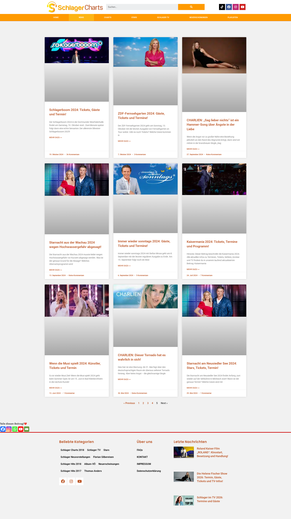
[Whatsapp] (14, 429)
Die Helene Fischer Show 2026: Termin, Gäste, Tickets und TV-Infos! (212, 477)
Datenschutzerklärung (149, 471)
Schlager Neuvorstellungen (75, 457)
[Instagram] (236, 7)
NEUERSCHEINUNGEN (198, 17)
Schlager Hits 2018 (71, 464)
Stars (106, 450)
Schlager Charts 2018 (72, 450)
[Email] (26, 429)
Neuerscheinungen (109, 464)
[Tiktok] (222, 7)
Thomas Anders (93, 471)
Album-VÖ (89, 464)
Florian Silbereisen (103, 457)
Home (56, 17)
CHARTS (107, 17)
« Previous (129, 403)
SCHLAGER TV (163, 17)
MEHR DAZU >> (55, 137)
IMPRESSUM (144, 464)
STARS (134, 17)
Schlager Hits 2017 (71, 471)
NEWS (81, 17)
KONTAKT (142, 457)
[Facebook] (229, 7)
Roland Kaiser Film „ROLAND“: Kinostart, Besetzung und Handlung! (212, 452)
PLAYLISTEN (233, 17)
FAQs (140, 450)
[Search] (191, 7)
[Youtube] (242, 7)
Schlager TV (93, 450)
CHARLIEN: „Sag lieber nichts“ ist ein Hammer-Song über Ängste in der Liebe (213, 124)
